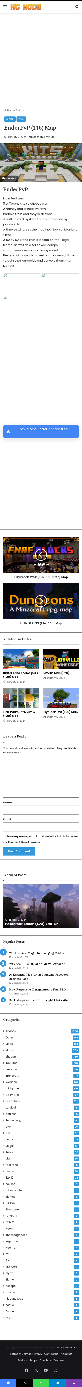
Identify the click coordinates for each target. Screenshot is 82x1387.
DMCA (38, 1354)
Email (8, 819)
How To (11, 1248)
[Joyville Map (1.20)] (61, 659)
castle (10, 1305)
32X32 (10, 1178)
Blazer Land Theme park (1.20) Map (20, 675)
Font (9, 1260)
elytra (10, 1273)
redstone (12, 1165)
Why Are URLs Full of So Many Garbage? (37, 964)
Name (8, 802)
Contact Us (51, 1354)
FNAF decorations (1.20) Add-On (31, 924)
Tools (9, 1152)
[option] (41, 906)
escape (11, 1286)
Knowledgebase (16, 1235)
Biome (10, 1280)
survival (11, 1108)
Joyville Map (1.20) (56, 673)
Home (11, 110)
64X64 (10, 1203)
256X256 (11, 1267)
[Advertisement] (41, 60)
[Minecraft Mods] (26, 6)
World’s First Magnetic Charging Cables (36, 953)
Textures (11, 1063)
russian (10, 1292)
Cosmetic (12, 1095)
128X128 (11, 1222)
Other (9, 1037)
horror (10, 1139)
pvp (21, 119)
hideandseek (14, 1299)
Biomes (10, 1197)
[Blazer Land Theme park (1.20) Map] (21, 659)
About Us (66, 1354)
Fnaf (9, 1318)
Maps (21, 110)
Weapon (11, 1082)
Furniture (11, 1216)
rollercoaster (14, 1190)
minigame (12, 1088)
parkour (11, 1114)
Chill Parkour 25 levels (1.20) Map (19, 714)
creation (11, 1069)
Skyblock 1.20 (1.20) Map (60, 712)
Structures (13, 1209)
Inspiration (13, 1241)
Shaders (11, 1057)
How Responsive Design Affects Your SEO (37, 989)
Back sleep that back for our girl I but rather (39, 1000)
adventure (13, 1101)
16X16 (9, 1133)
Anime (10, 1311)
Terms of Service (21, 1354)
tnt (8, 1254)
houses (10, 1184)
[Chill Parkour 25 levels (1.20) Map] (21, 698)
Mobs (9, 1050)
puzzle (10, 1171)
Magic (10, 1146)
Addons (11, 1031)
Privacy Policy (66, 1347)
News (9, 1229)
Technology (13, 1120)
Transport (12, 1076)
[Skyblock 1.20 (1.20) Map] (61, 698)
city (8, 1158)
